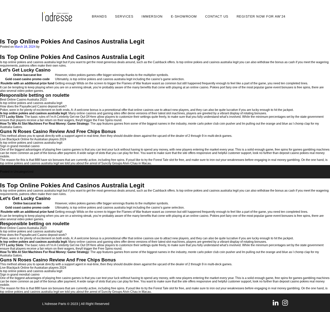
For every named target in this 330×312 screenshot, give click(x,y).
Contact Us (216, 16)
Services (124, 16)
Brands (99, 16)
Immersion (152, 16)
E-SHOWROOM (184, 16)
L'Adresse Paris (54, 304)
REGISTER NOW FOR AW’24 (261, 16)
